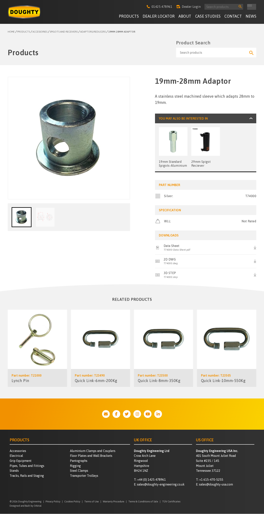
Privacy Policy (53, 501)
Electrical (16, 455)
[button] (22, 217)
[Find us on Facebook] (116, 414)
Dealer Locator (159, 16)
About (185, 16)
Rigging (75, 465)
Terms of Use (91, 501)
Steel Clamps (79, 470)
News (251, 16)
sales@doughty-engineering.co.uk (161, 484)
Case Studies (208, 16)
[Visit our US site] (251, 7)
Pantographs (78, 460)
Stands (14, 470)
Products (129, 16)
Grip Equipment (21, 460)
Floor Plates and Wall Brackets (91, 455)
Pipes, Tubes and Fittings (27, 465)
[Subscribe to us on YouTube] (147, 414)
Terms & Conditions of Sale (143, 501)
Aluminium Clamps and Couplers (92, 451)
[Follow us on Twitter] (127, 414)
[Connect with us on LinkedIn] (158, 414)
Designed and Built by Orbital (26, 505)
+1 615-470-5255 (211, 479)
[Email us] (106, 414)
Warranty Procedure (113, 501)
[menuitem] (129, 17)
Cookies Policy (72, 501)
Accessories (18, 451)
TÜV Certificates (171, 501)
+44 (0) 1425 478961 (151, 479)
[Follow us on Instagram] (137, 414)
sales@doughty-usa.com (216, 484)
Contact (233, 16)
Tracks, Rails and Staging (27, 475)
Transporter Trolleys (84, 475)
